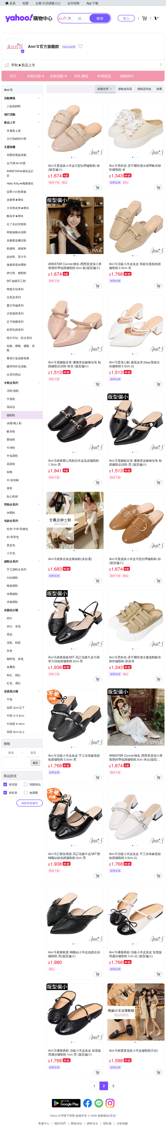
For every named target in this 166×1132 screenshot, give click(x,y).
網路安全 (92, 1123)
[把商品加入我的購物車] (98, 187)
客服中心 (43, 1123)
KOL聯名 (81, 75)
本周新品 (104, 75)
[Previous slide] (49, 127)
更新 (112, 1115)
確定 (35, 763)
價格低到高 (125, 89)
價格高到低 (144, 89)
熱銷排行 (127, 75)
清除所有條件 (29, 803)
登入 (126, 18)
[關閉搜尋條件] (69, 18)
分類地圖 (122, 1123)
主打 (13, 75)
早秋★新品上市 (23, 64)
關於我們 (60, 1123)
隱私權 (107, 1123)
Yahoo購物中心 (28, 18)
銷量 (159, 89)
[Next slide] (101, 127)
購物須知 (76, 1123)
